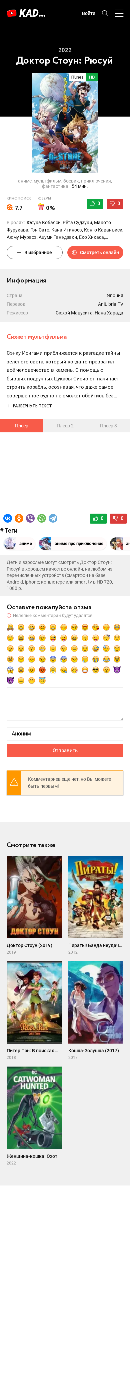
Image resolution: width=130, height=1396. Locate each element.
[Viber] (30, 518)
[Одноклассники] (19, 518)
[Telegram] (53, 518)
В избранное (38, 252)
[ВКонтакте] (7, 518)
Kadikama (33, 13)
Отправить (65, 750)
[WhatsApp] (41, 518)
